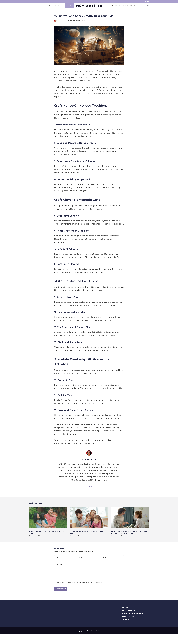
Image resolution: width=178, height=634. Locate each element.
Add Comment (61, 564)
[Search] (148, 5)
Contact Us (126, 607)
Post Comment (61, 589)
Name (58, 557)
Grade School (115, 5)
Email (81, 557)
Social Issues (129, 5)
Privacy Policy (128, 617)
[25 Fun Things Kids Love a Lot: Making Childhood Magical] (48, 517)
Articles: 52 (89, 486)
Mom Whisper (89, 6)
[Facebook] (142, 1)
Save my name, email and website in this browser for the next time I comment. (79, 582)
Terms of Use (127, 620)
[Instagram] (148, 1)
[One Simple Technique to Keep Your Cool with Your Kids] (89, 517)
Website (105, 557)
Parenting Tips (55, 5)
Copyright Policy (129, 610)
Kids (69, 5)
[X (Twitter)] (145, 1)
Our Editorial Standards (132, 613)
